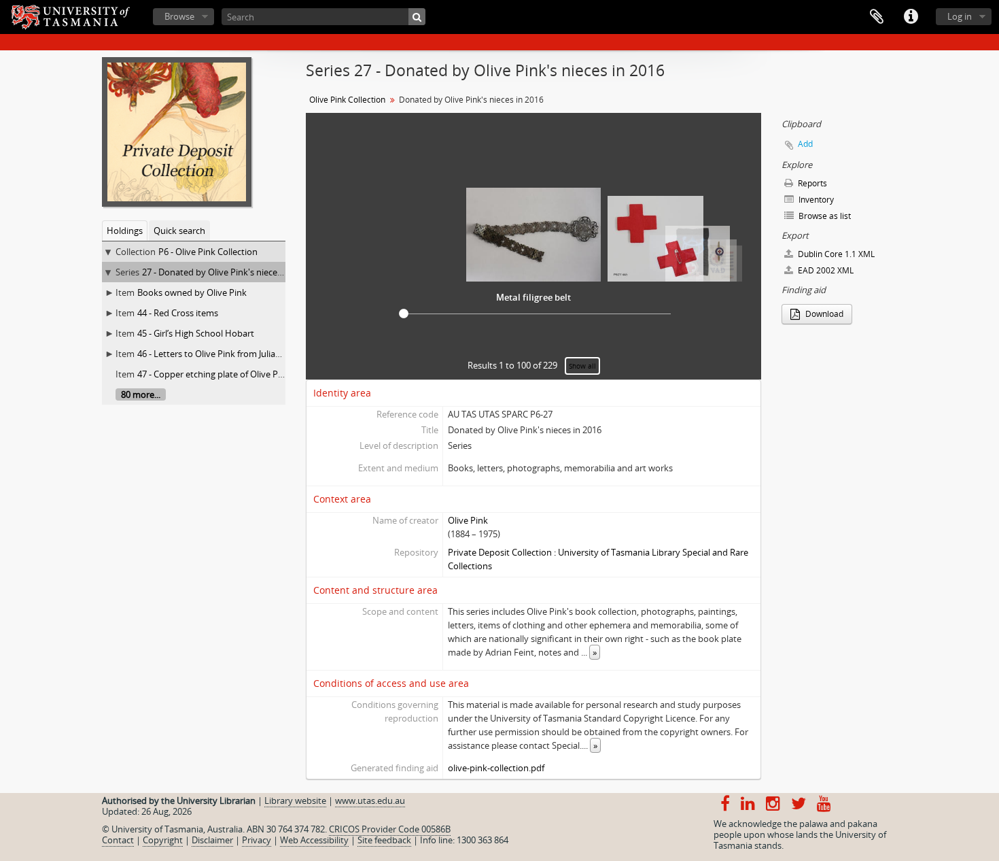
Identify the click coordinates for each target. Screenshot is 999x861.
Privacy (256, 840)
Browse (179, 16)
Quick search (179, 230)
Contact (118, 840)
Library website (295, 800)
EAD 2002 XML (825, 270)
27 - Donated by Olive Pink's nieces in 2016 (227, 272)
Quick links (911, 17)
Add (805, 144)
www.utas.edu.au (370, 800)
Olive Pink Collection (347, 99)
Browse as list (823, 216)
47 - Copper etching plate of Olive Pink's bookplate (238, 374)
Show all (582, 366)
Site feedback (384, 840)
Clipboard (877, 17)
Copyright (163, 840)
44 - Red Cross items (177, 313)
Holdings (125, 230)
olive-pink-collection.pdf (496, 768)
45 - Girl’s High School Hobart (195, 333)
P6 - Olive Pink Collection (208, 252)
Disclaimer (212, 840)
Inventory (815, 199)
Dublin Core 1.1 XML (835, 254)
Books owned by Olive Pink (192, 292)
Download (823, 314)
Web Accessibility (314, 840)
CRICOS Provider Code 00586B (390, 829)
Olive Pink (468, 520)
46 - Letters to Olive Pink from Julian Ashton (224, 354)
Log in (959, 16)
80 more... (140, 394)
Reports (811, 183)
